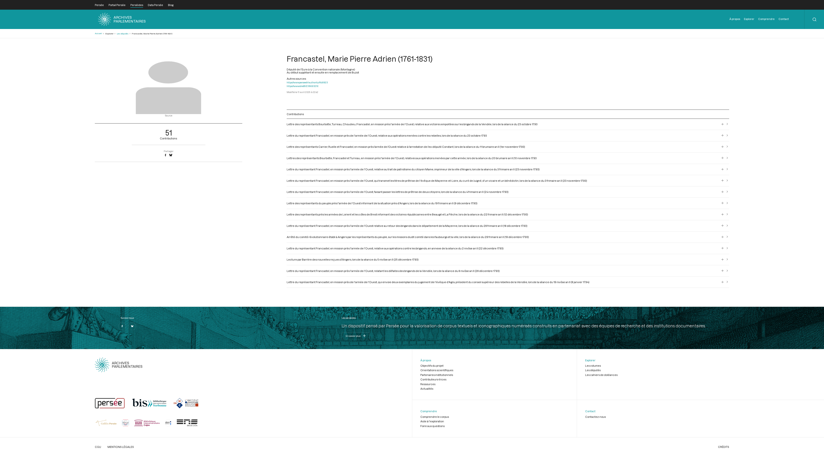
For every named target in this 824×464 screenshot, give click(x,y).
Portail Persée (117, 4)
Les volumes (593, 365)
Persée (99, 4)
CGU (98, 446)
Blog (170, 4)
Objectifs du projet (432, 365)
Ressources (427, 384)
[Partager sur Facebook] (165, 155)
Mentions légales (121, 446)
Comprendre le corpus (434, 416)
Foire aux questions (432, 425)
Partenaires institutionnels (436, 374)
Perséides (136, 4)
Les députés (123, 33)
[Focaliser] (722, 124)
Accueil (98, 33)
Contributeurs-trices (433, 379)
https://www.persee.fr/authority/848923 (307, 82)
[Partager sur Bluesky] (170, 155)
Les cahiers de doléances (601, 374)
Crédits (723, 446)
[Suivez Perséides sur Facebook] (122, 326)
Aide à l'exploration (432, 421)
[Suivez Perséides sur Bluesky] (132, 326)
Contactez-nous (595, 416)
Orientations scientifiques (436, 370)
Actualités (426, 388)
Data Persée (155, 4)
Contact (784, 18)
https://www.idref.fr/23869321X (302, 86)
